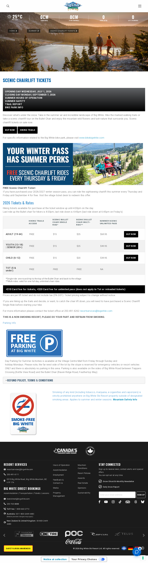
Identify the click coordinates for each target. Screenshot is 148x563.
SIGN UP (141, 495)
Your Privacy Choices (84, 559)
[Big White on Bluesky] (142, 502)
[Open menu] (140, 6)
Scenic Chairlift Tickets (62, 31)
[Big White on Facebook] (99, 502)
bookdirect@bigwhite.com (18, 499)
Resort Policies (84, 473)
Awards (81, 478)
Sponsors (82, 488)
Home (12, 31)
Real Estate (83, 483)
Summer (33, 31)
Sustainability (84, 493)
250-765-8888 (13, 504)
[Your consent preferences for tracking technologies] (143, 558)
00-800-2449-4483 (27, 522)
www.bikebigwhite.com (91, 137)
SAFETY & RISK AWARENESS (18, 548)
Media (56, 488)
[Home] (73, 6)
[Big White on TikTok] (120, 502)
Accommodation (60, 470)
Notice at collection (55, 559)
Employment (58, 475)
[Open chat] (136, 551)
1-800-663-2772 (18, 509)
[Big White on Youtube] (106, 502)
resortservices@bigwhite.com (96, 311)
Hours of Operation (61, 465)
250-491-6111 (13, 474)
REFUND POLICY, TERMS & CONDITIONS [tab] (30, 380)
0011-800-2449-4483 (20, 515)
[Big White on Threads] (135, 502)
